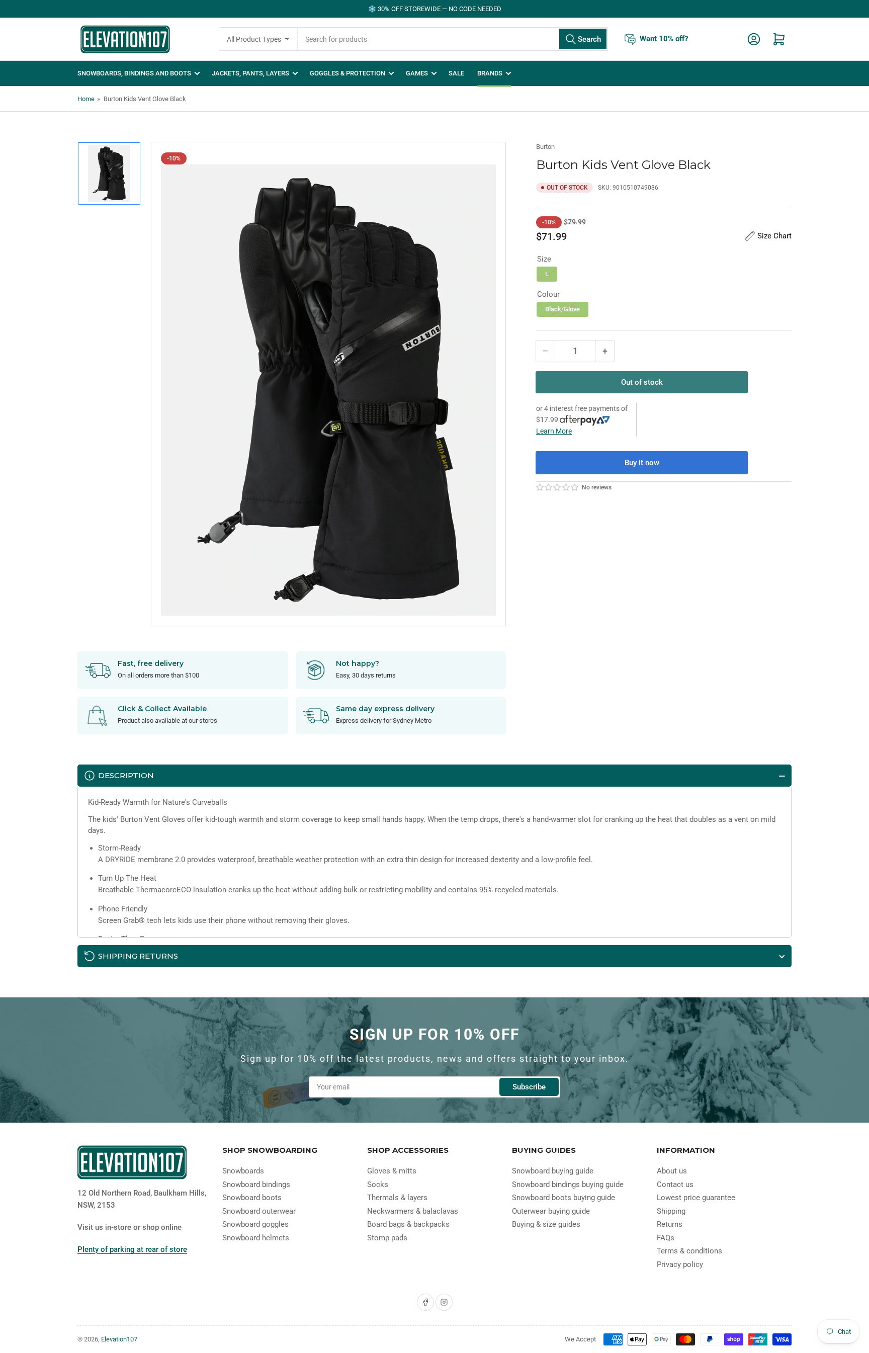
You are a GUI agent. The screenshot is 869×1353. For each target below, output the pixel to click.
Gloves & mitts (391, 1170)
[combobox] (453, 39)
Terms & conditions (689, 1250)
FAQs (665, 1237)
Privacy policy (680, 1264)
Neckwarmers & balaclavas (412, 1211)
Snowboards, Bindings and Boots (134, 73)
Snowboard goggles (255, 1224)
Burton (545, 146)
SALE (456, 73)
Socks (377, 1184)
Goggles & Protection (347, 73)
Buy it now (642, 462)
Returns (669, 1224)
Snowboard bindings (256, 1184)
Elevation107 (119, 1339)
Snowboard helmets (255, 1237)
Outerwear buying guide (551, 1211)
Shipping (671, 1211)
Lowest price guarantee (696, 1197)
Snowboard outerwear (259, 1211)
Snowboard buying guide (552, 1170)
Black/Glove (562, 309)
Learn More (554, 431)
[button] (557, 487)
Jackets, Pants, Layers (250, 73)
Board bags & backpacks (408, 1224)
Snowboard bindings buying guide (568, 1184)
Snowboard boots (252, 1197)
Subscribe (529, 1086)
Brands (489, 73)
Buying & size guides (546, 1224)
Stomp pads (387, 1237)
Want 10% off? (664, 38)
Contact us (675, 1184)
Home (86, 99)
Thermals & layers (397, 1197)
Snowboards (243, 1170)
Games (417, 73)
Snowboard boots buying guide (563, 1197)
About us (672, 1170)
